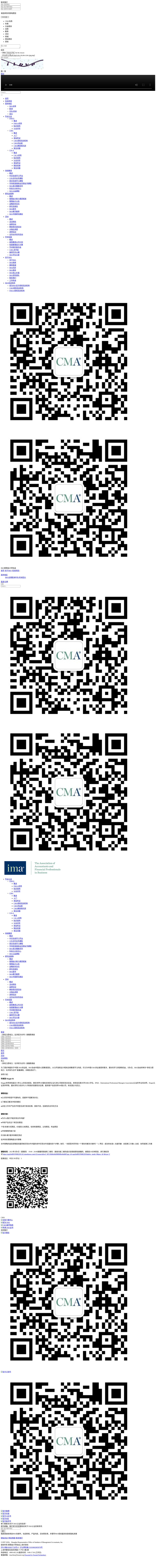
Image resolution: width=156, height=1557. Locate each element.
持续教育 (8, 171)
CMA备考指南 (8, 1225)
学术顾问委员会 (15, 247)
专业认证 (8, 116)
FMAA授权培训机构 (17, 291)
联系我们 (12, 278)
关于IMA (8, 257)
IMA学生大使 (14, 255)
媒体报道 (12, 265)
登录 (2, 582)
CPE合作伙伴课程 (16, 178)
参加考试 (17, 138)
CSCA (11, 150)
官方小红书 (7, 1516)
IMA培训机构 (10, 283)
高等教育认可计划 (16, 242)
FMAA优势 (18, 123)
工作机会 (12, 280)
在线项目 (8, 101)
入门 (15, 135)
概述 (15, 121)
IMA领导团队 (14, 275)
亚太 (11, 114)
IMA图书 (12, 209)
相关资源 (17, 165)
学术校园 (8, 237)
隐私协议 (4, 1538)
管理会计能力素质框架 (17, 199)
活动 (6, 217)
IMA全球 (12, 106)
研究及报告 (13, 206)
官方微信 (6, 1233)
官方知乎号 (7, 1521)
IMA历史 (12, 268)
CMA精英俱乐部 (20, 146)
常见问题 (17, 148)
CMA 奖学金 (14, 250)
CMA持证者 (18, 143)
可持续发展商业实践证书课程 (20, 183)
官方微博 (6, 1511)
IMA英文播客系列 (16, 186)
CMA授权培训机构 (21, 141)
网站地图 (11, 1538)
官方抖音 (6, 1513)
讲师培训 (12, 232)
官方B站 (6, 1519)
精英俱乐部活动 (15, 227)
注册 (6, 582)
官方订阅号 (7, 1372)
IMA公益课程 (14, 191)
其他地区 (8, 104)
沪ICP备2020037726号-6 (9, 1547)
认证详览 (17, 128)
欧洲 (11, 109)
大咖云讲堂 (13, 229)
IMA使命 (12, 270)
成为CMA (6, 1222)
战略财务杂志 (14, 204)
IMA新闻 (12, 262)
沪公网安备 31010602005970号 (31, 1547)
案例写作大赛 (14, 252)
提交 (2, 74)
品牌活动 (12, 224)
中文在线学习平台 (16, 176)
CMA (11, 130)
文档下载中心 (8, 1220)
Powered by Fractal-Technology (35, 1555)
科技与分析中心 (15, 188)
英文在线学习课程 (16, 181)
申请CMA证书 (8, 1228)
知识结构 (17, 126)
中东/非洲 (13, 111)
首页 (6, 98)
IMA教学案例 (14, 211)
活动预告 (12, 222)
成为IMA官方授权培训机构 (19, 285)
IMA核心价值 (14, 273)
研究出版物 (9, 194)
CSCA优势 (18, 155)
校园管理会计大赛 (16, 245)
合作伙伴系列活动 (16, 234)
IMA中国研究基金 (16, 214)
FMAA (11, 118)
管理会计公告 (14, 201)
